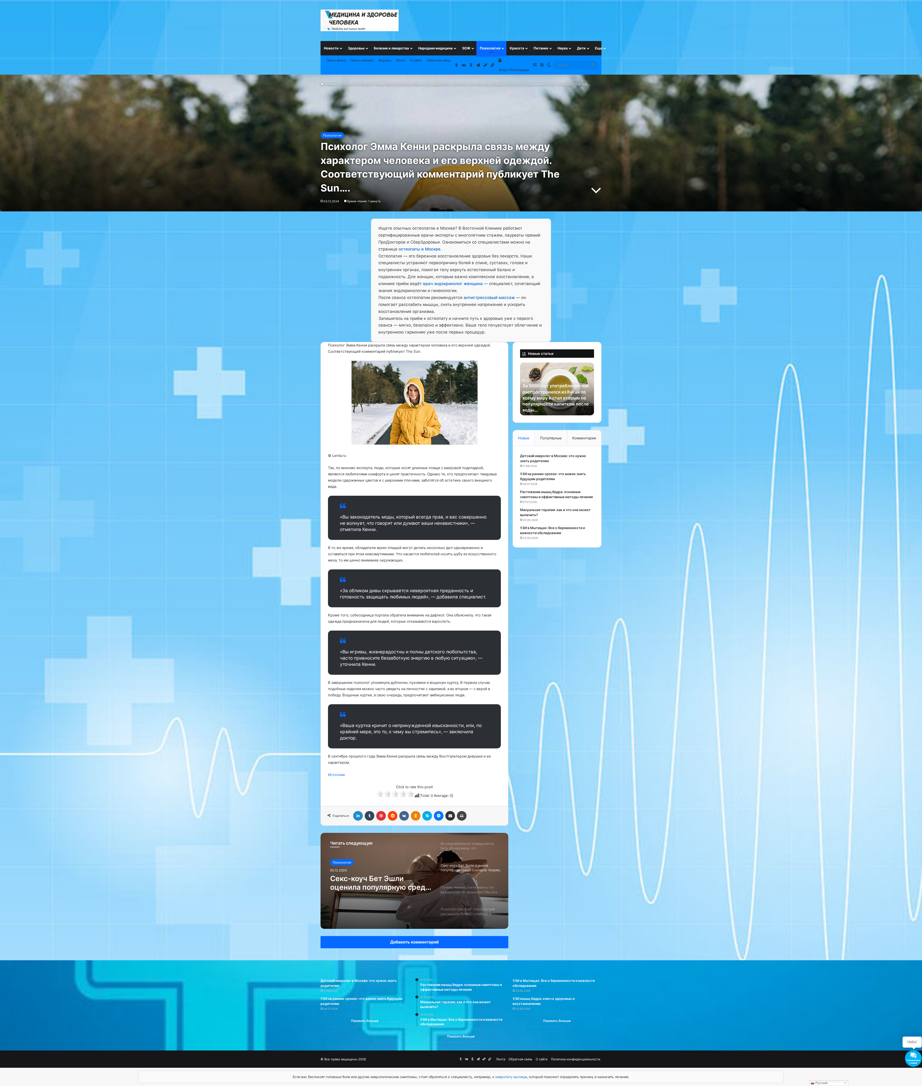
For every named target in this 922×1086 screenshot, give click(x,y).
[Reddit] (392, 816)
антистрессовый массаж (489, 297)
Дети (581, 48)
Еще (598, 48)
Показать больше (365, 1021)
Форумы (384, 60)
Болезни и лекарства (391, 48)
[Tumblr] (369, 816)
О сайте (416, 60)
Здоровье (356, 48)
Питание (541, 48)
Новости (331, 48)
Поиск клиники (362, 60)
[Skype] (427, 816)
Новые (523, 438)
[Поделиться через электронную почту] (450, 816)
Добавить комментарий (414, 942)
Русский (820, 1083)
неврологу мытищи (511, 1077)
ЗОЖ (466, 48)
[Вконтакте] (404, 816)
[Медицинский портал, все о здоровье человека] (360, 20)
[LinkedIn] (358, 816)
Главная (330, 84)
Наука (563, 48)
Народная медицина (435, 48)
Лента (400, 60)
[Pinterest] (381, 816)
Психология (490, 48)
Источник (336, 774)
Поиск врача (336, 60)
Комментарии (584, 438)
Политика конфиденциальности (575, 1059)
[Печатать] (462, 816)
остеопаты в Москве (419, 249)
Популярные (551, 438)
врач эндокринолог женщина (453, 283)
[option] (414, 881)
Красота (517, 48)
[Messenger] (438, 816)
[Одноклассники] (415, 816)
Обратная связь (438, 60)
